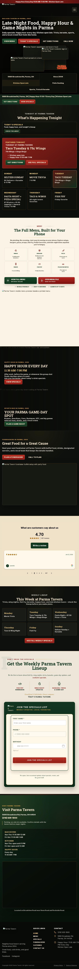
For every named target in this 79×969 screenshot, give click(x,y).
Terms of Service (71, 965)
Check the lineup (12, 131)
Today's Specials (29, 41)
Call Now (68, 41)
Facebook (6, 956)
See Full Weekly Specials (39, 641)
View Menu (9, 41)
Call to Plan (34, 457)
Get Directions (50, 41)
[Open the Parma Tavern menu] (39, 315)
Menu (35, 936)
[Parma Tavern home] (9, 9)
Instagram (16, 956)
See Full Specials (37, 162)
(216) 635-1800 (9, 818)
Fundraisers (39, 942)
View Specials (27, 102)
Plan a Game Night (15, 424)
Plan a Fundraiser (13, 457)
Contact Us (38, 948)
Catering (37, 945)
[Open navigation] (74, 9)
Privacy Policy (58, 965)
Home (35, 933)
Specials (37, 939)
